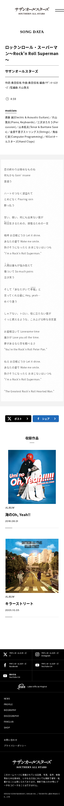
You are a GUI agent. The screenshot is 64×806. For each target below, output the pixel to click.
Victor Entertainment (15, 793)
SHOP (7, 727)
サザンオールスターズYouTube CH (50, 665)
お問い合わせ (10, 739)
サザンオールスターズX (18, 654)
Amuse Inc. (32, 793)
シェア (46, 418)
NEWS (7, 698)
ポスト (18, 418)
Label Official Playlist (37, 686)
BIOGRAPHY (10, 710)
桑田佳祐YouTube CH (14, 675)
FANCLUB (9, 721)
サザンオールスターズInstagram (50, 654)
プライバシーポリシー (15, 745)
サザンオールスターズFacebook (17, 665)
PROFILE (8, 704)
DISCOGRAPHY (11, 715)
